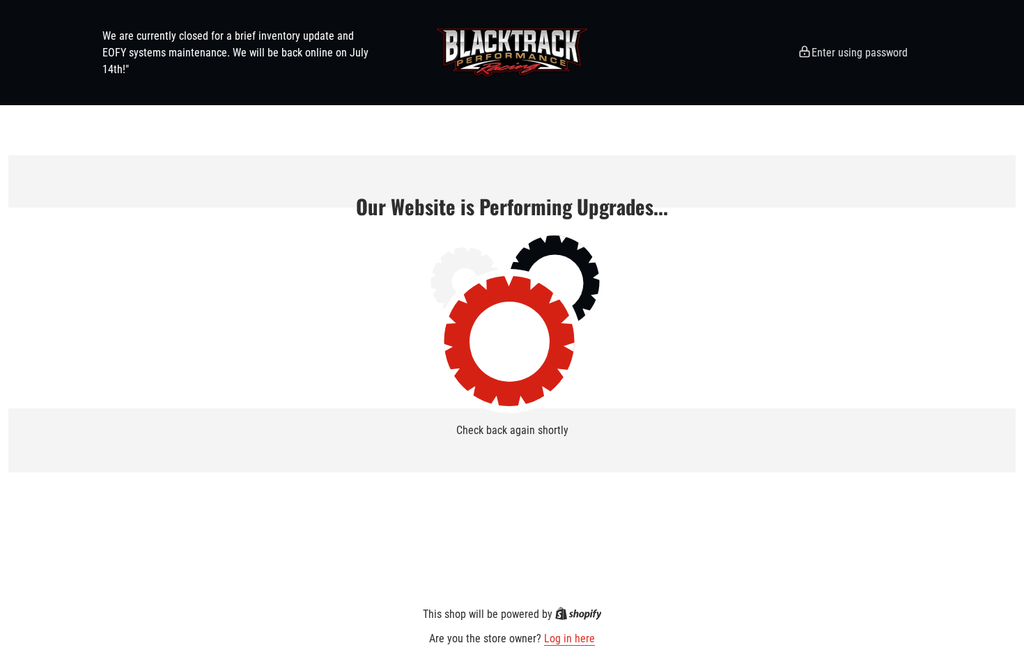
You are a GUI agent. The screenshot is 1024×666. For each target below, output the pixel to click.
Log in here (569, 638)
